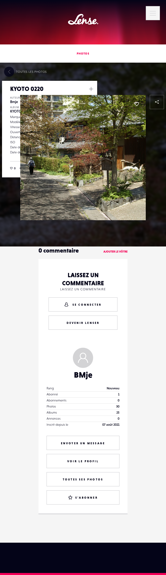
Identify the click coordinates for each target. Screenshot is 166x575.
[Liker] (137, 104)
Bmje (14, 102)
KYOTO (15, 111)
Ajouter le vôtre (115, 251)
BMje (83, 374)
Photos (83, 53)
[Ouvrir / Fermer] (91, 89)
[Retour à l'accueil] (83, 19)
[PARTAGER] (157, 102)
